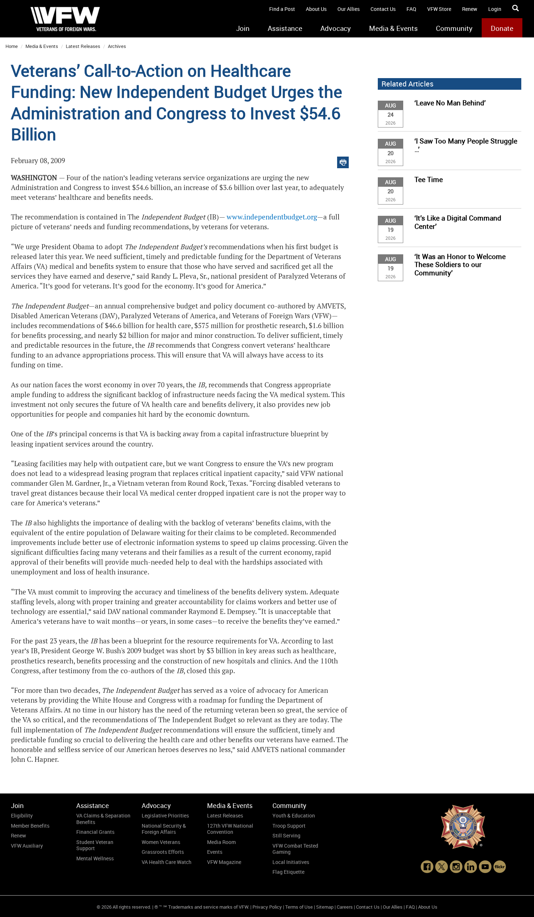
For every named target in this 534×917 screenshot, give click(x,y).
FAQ (411, 8)
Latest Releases (83, 46)
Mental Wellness (95, 858)
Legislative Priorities (165, 815)
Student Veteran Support (94, 845)
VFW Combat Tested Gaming (295, 849)
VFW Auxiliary (27, 845)
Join (243, 28)
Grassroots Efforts (163, 851)
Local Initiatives (290, 862)
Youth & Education (293, 815)
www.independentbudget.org (271, 217)
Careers (345, 907)
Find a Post (282, 8)
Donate (502, 28)
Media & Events (393, 28)
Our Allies (348, 8)
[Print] (343, 160)
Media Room (221, 842)
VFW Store (439, 8)
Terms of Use (299, 907)
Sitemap (324, 907)
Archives (117, 46)
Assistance (285, 28)
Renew (469, 8)
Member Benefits (30, 825)
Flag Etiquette (288, 871)
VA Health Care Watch (166, 862)
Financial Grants (95, 831)
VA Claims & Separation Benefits (103, 818)
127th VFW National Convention (230, 829)
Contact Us (383, 8)
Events (214, 851)
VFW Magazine (224, 862)
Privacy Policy (267, 907)
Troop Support (289, 825)
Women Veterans (161, 842)
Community (454, 28)
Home (11, 46)
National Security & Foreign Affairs (164, 829)
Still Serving (286, 835)
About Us (316, 8)
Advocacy (335, 28)
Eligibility (22, 815)
